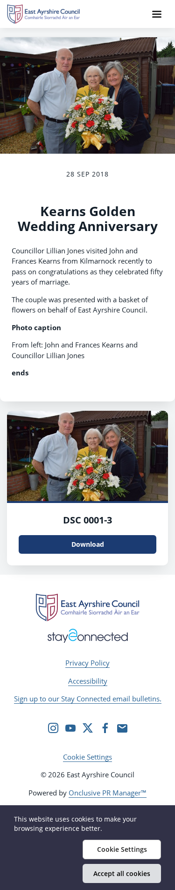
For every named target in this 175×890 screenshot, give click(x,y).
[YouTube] (70, 728)
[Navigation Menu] (157, 14)
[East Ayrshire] (87, 607)
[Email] (122, 728)
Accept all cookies (121, 873)
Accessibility (87, 681)
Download (87, 544)
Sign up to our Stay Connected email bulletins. (87, 698)
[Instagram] (53, 728)
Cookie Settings (87, 756)
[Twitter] (88, 728)
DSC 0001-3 (87, 520)
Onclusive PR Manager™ (108, 792)
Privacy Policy (87, 662)
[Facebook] (105, 728)
